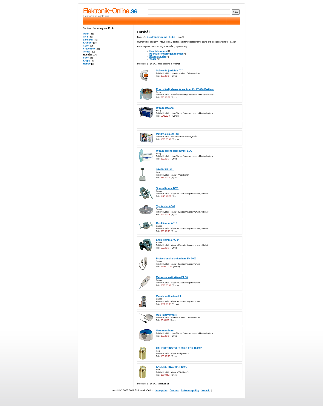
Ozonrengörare (164, 330)
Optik (86, 33)
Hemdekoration (158, 51)
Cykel (86, 45)
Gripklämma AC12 (166, 223)
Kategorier (161, 390)
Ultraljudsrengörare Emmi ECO (174, 150)
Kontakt (206, 390)
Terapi (86, 51)
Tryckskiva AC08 (165, 206)
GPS (85, 36)
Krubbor (88, 42)
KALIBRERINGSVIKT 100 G (171, 367)
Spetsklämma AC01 (167, 188)
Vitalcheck (89, 48)
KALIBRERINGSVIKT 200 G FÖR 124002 (179, 348)
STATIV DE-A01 (165, 169)
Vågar (152, 59)
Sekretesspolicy (190, 390)
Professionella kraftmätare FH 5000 (176, 258)
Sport (86, 57)
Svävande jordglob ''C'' (169, 70)
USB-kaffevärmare (166, 314)
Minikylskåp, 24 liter (167, 134)
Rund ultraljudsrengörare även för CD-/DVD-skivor (185, 89)
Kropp (86, 60)
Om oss (174, 390)
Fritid (172, 37)
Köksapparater (157, 56)
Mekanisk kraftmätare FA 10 (172, 277)
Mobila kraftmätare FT (168, 296)
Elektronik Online (157, 37)
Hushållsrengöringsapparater (166, 53)
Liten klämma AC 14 (167, 239)
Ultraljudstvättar (165, 107)
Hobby (86, 63)
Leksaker (88, 39)
